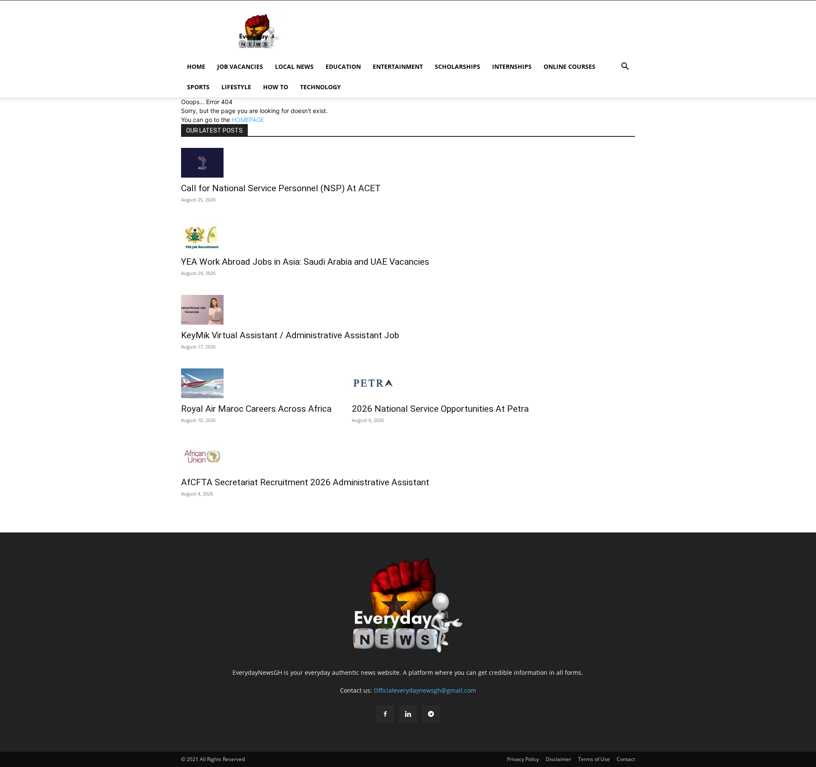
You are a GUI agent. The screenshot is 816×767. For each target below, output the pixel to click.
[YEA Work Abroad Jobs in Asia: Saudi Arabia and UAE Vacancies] (305, 236)
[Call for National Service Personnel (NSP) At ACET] (281, 163)
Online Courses (569, 66)
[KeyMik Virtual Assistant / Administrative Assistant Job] (290, 310)
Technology (320, 87)
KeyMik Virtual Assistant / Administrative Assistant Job (290, 335)
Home (196, 66)
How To (275, 87)
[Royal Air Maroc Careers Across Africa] (256, 383)
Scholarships (457, 66)
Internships (512, 66)
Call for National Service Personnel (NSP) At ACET (281, 188)
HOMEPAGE (248, 119)
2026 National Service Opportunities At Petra (440, 409)
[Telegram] (430, 714)
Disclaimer (558, 759)
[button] (625, 67)
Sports (198, 87)
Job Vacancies (240, 66)
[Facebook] (385, 714)
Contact (626, 759)
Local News (294, 66)
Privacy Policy (523, 759)
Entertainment (398, 66)
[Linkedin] (408, 714)
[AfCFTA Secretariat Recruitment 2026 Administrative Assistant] (305, 457)
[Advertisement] (480, 31)
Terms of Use (594, 759)
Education (343, 66)
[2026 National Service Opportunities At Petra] (440, 383)
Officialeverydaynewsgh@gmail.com (425, 690)
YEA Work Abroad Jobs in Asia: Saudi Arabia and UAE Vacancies (305, 262)
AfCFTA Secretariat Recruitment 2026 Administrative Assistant (305, 482)
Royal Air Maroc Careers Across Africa (256, 409)
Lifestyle (236, 87)
